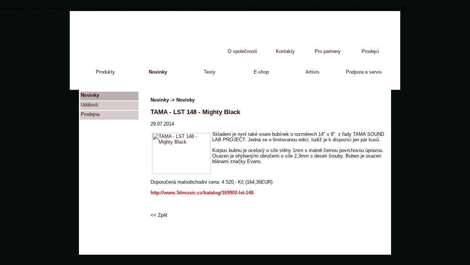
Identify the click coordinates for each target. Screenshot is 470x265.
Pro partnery (328, 51)
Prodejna (90, 114)
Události (89, 104)
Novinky (158, 72)
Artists (312, 72)
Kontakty (285, 51)
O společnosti (242, 51)
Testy (210, 72)
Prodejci (370, 51)
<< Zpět (159, 215)
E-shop (261, 72)
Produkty (105, 72)
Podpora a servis (364, 72)
